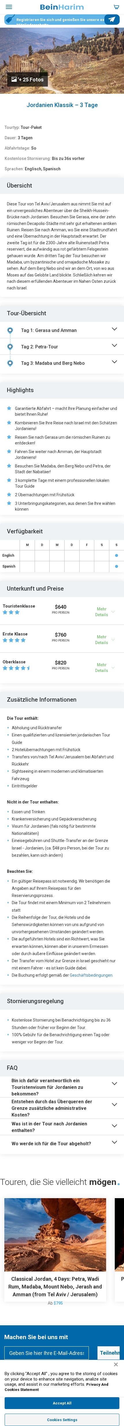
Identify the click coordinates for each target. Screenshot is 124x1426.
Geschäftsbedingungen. (91, 975)
